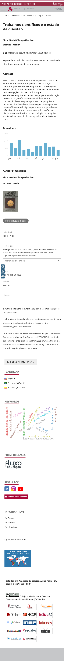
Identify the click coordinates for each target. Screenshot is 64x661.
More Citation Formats (15, 260)
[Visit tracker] (17, 566)
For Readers (9, 518)
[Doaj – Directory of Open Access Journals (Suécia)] (30, 615)
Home (5, 15)
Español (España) (16, 387)
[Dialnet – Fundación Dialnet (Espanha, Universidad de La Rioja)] (14, 615)
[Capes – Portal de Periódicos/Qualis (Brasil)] (14, 631)
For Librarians (10, 527)
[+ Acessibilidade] (3, 276)
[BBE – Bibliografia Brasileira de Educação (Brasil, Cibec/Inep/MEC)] (30, 622)
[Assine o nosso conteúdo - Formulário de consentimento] (16, 498)
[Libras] (3, 266)
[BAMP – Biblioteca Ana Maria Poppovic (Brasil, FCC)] (14, 606)
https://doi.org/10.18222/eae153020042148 (29, 52)
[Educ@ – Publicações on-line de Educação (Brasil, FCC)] (45, 614)
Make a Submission (21, 362)
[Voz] (3, 271)
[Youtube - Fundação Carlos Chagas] (20, 490)
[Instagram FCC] (13, 490)
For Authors (9, 522)
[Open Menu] (3, 9)
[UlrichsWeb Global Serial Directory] (30, 639)
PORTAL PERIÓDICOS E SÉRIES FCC (18, 4)
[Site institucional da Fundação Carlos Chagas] (58, 4)
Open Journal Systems (15, 539)
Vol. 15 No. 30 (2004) (32, 15)
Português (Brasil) (16, 383)
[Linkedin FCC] (6, 490)
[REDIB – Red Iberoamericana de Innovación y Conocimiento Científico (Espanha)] (45, 631)
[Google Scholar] (14, 622)
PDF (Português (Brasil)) (15, 220)
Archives (15, 15)
